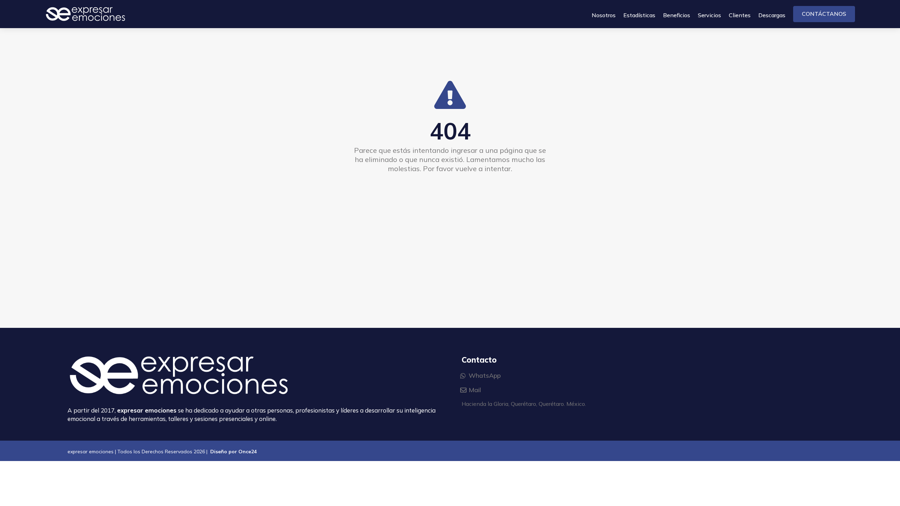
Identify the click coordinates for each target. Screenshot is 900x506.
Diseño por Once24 (233, 451)
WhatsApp (485, 375)
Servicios (709, 16)
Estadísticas (639, 16)
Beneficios (676, 16)
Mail (475, 390)
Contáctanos (824, 13)
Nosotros (604, 16)
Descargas (771, 16)
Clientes (740, 16)
